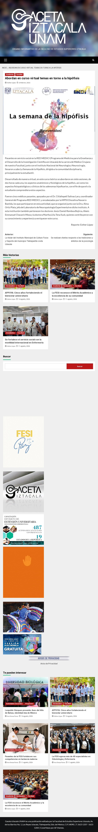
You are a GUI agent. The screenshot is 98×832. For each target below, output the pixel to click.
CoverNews (45, 828)
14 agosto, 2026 (24, 299)
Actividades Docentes (14, 704)
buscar (80, 366)
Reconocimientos (59, 750)
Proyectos (29, 704)
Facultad (19, 74)
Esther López (11, 83)
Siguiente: (72, 237)
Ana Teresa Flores (12, 716)
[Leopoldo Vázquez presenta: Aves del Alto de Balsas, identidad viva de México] (25, 692)
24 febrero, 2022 (24, 83)
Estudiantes (10, 333)
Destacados (10, 286)
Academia (9, 74)
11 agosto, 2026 (71, 299)
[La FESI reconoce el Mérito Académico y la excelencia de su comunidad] (72, 274)
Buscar (7, 356)
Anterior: (26, 239)
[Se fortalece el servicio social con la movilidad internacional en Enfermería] (25, 321)
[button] (5, 60)
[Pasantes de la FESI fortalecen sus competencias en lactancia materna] (25, 738)
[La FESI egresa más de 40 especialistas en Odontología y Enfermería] (72, 738)
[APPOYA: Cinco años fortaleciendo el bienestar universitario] (25, 274)
